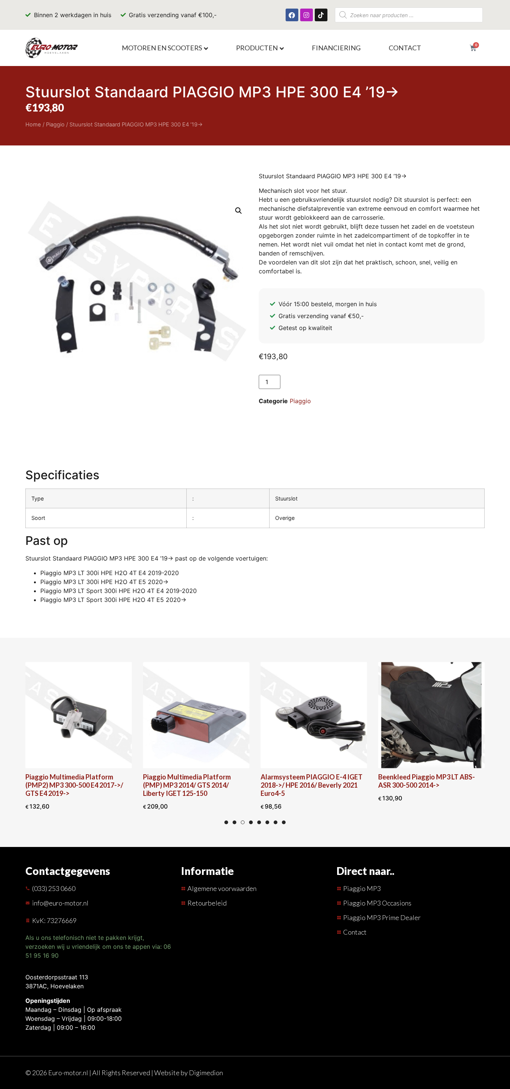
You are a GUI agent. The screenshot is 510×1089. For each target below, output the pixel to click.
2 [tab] (234, 822)
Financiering (336, 48)
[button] (238, 210)
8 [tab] (284, 822)
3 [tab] (243, 822)
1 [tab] (226, 822)
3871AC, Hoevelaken (54, 986)
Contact (405, 48)
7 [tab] (275, 822)
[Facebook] (292, 15)
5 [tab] (259, 822)
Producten (257, 48)
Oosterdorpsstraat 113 (56, 977)
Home (33, 124)
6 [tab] (267, 822)
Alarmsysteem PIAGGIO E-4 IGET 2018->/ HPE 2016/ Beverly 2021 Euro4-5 (312, 785)
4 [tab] (251, 822)
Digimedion (206, 1072)
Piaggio (55, 124)
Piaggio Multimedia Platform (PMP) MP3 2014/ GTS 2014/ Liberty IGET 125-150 (187, 785)
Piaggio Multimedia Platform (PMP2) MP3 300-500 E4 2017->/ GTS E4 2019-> (74, 785)
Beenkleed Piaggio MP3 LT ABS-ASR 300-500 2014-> (426, 781)
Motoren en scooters (162, 48)
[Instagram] (306, 15)
